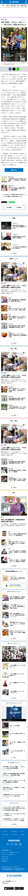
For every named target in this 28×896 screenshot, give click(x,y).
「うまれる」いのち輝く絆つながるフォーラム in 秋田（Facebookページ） (13, 195)
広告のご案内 (5, 858)
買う (18, 5)
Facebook (7, 844)
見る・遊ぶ (13, 5)
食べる (8, 5)
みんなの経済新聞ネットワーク (14, 876)
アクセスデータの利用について (8, 854)
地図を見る (14, 170)
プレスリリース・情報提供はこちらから (10, 852)
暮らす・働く (24, 5)
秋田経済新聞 (14, 2)
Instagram (16, 844)
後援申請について (6, 861)
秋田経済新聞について (7, 850)
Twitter (12, 844)
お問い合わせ (5, 856)
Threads (20, 844)
